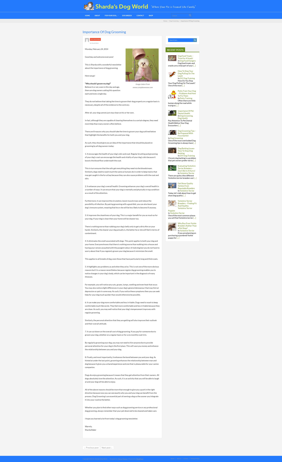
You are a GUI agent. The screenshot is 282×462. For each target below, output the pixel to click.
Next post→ (107, 447)
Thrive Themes (122, 459)
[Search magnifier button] (195, 40)
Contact (140, 15)
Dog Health (183, 118)
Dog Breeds (127, 15)
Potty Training (186, 98)
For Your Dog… (111, 15)
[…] (194, 65)
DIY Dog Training (187, 78)
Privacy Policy (195, 458)
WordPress (139, 459)
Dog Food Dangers (188, 61)
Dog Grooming (95, 39)
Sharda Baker (95, 43)
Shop (151, 15)
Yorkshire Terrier (187, 173)
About (97, 15)
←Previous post (91, 447)
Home (87, 15)
